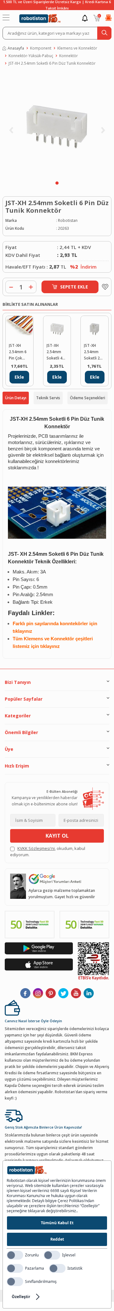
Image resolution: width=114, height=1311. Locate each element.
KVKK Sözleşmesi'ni (36, 848)
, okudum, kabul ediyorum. (47, 851)
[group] (57, 125)
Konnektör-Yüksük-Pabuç (31, 55)
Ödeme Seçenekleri (87, 397)
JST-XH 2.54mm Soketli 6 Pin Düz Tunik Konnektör (52, 63)
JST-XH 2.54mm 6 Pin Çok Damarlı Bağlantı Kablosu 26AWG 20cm (18, 352)
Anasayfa (16, 48)
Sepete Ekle (74, 287)
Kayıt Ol (57, 835)
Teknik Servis (48, 397)
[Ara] (104, 33)
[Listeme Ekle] (103, 287)
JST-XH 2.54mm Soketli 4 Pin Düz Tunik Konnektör (56, 352)
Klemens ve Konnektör (77, 48)
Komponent (40, 48)
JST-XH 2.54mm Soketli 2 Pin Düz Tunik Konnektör (93, 352)
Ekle (19, 377)
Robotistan (68, 220)
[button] (57, 183)
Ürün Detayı (15, 397)
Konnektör (68, 55)
